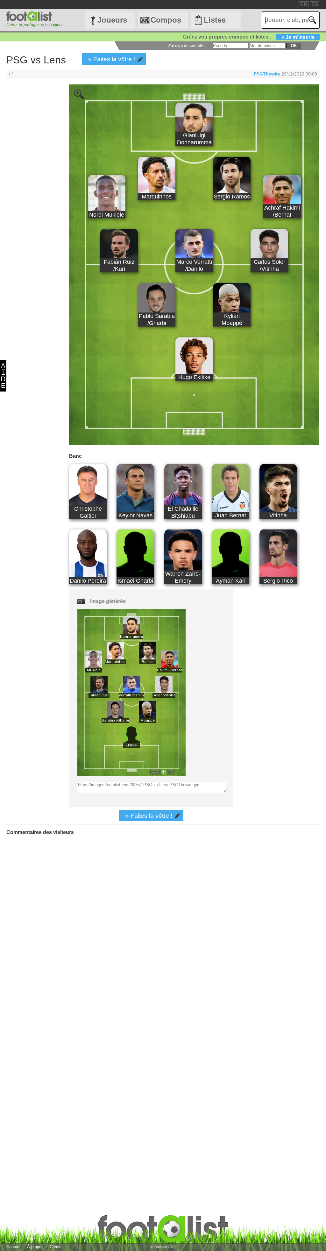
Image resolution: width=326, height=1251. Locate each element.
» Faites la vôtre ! (111, 59)
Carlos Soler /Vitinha (269, 265)
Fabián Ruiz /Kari (119, 265)
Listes (215, 20)
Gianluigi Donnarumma (194, 139)
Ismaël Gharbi (135, 580)
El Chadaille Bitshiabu (183, 512)
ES (314, 4)
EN (304, 4)
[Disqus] (54, 920)
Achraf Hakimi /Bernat (282, 211)
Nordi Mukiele (106, 214)
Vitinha (278, 515)
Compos (166, 20)
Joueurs (112, 20)
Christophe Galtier (88, 512)
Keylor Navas (135, 515)
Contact (13, 1246)
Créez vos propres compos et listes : (249, 37)
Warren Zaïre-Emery (183, 577)
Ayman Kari (230, 580)
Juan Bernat (230, 515)
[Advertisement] (31, 190)
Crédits (56, 1246)
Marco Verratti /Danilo (194, 265)
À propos (35, 1246)
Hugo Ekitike (194, 377)
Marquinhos (157, 196)
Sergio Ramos (232, 196)
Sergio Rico (278, 580)
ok (294, 45)
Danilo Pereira (88, 580)
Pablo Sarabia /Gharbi (157, 319)
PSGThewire (267, 73)
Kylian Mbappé (232, 319)
